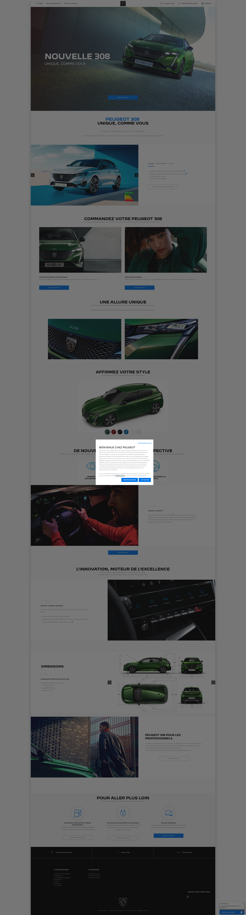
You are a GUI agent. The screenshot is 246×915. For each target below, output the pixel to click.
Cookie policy (120, 475)
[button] (145, 443)
